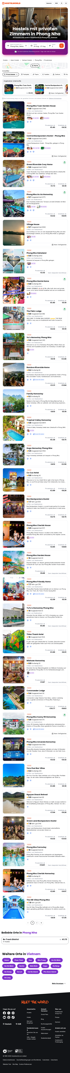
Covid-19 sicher (39, 379)
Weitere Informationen (55, 98)
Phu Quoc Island (50, 972)
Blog (42, 1019)
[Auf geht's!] (61, 45)
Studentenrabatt (46, 1038)
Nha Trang (42, 960)
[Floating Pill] (28, 923)
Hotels (29, 1017)
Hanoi (6, 960)
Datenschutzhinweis (9, 1060)
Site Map (15, 1064)
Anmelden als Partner (59, 1036)
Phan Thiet (19, 960)
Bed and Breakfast (30, 1022)
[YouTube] (4, 1017)
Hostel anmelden (60, 1031)
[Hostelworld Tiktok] (13, 1017)
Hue (30, 960)
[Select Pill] (61, 3)
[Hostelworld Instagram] (13, 1013)
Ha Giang (7, 972)
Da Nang (56, 966)
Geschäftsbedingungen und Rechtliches (28, 1060)
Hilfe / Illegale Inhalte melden (31, 1038)
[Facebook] (4, 1013)
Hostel (29, 103)
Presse (57, 1017)
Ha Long (7, 978)
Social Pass (44, 1014)
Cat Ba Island (33, 972)
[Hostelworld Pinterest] (8, 1017)
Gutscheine (45, 1060)
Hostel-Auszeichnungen (46, 1028)
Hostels (29, 1012)
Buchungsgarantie (46, 1024)
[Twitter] (8, 1013)
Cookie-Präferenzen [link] (25, 1064)
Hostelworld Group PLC (58, 1012)
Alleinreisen (44, 1033)
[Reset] (26, 45)
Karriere (57, 1022)
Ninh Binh (33, 966)
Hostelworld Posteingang (59, 1041)
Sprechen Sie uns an (32, 1033)
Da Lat (19, 972)
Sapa (45, 966)
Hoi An (21, 966)
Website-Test (7, 1064)
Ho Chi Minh (56, 960)
